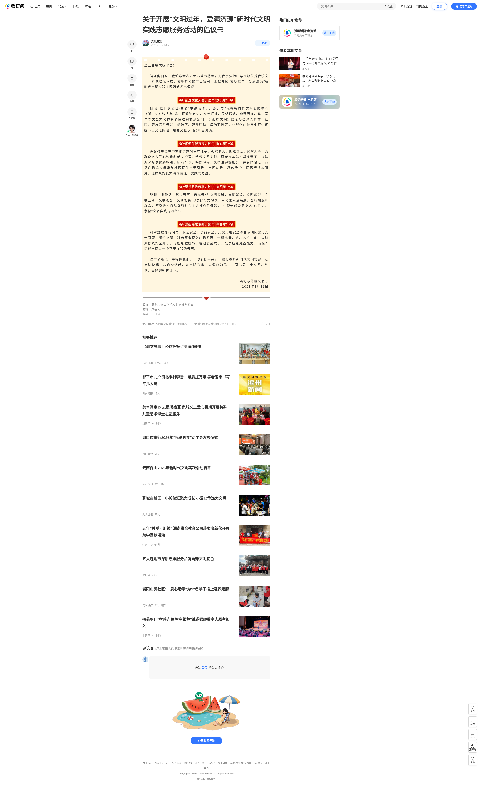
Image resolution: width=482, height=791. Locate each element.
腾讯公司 (201, 778)
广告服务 (211, 763)
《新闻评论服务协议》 (193, 648)
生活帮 (146, 635)
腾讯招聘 (222, 763)
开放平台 (199, 763)
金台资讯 (147, 484)
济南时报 (147, 393)
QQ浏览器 (246, 763)
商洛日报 (147, 363)
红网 (145, 544)
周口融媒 (147, 454)
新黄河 (146, 423)
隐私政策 (188, 763)
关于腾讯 (147, 763)
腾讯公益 (234, 763)
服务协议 (176, 763)
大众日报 (147, 514)
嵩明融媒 (147, 605)
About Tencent (162, 763)
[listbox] (206, 486)
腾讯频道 (258, 763)
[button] (329, 33)
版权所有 (211, 778)
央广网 (146, 575)
